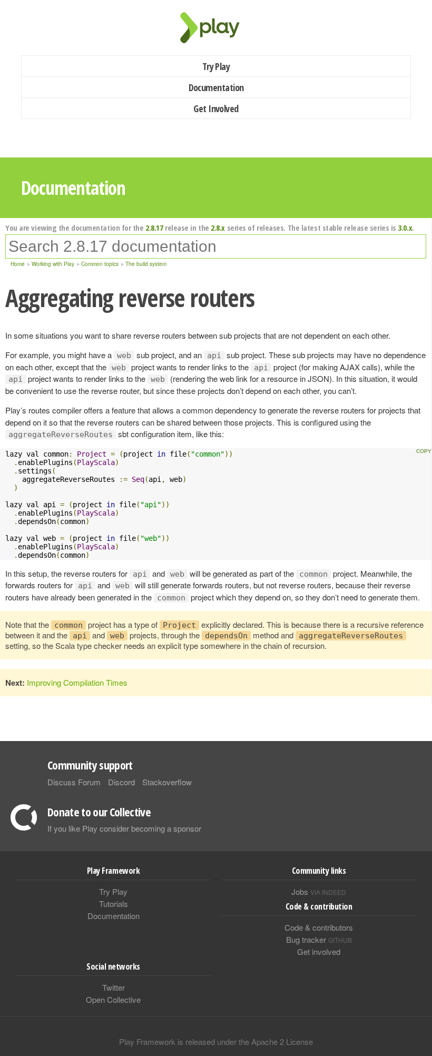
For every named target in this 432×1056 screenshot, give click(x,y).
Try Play (216, 66)
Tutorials (113, 903)
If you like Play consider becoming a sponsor (124, 828)
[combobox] (215, 246)
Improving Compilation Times (77, 682)
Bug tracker (319, 939)
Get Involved (216, 108)
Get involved (318, 951)
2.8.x (218, 227)
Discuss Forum (74, 781)
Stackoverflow (167, 781)
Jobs (318, 891)
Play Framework (216, 28)
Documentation (216, 87)
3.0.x (405, 227)
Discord (121, 781)
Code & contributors (318, 927)
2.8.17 (154, 227)
